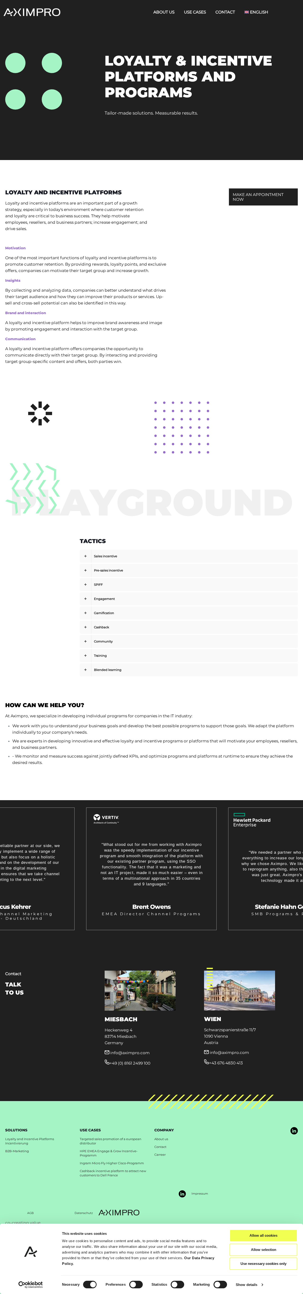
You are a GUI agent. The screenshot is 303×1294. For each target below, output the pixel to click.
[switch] (136, 1284)
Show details (246, 1285)
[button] (189, 570)
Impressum (200, 1193)
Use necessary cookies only (263, 1264)
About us (161, 1139)
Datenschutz (84, 1213)
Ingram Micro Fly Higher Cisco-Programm (112, 1163)
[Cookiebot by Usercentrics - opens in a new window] (30, 1284)
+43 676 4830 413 (226, 1063)
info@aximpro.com (130, 1052)
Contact (160, 1147)
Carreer (160, 1154)
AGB (30, 1213)
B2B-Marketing (17, 1151)
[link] (294, 1130)
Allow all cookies (263, 1235)
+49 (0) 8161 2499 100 (130, 1063)
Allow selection (263, 1250)
